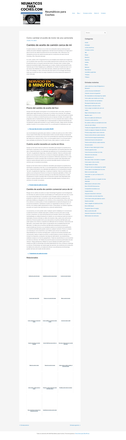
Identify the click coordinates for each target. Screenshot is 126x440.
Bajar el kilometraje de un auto (93, 112)
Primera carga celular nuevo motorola (94, 132)
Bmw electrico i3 (89, 157)
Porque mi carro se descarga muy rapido (95, 167)
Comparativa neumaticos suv (92, 188)
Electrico (87, 57)
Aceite (28, 40)
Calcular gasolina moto (91, 149)
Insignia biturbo (89, 191)
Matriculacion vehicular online (92, 105)
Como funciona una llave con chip (93, 152)
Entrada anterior (24, 425)
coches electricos (89, 47)
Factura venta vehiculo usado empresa (95, 135)
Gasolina (87, 60)
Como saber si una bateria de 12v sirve (95, 169)
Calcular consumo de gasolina (92, 93)
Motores (87, 67)
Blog (78, 13)
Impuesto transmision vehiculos (93, 193)
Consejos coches (87, 13)
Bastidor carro (88, 115)
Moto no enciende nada (91, 172)
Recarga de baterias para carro (93, 103)
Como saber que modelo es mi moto (94, 98)
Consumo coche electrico (91, 120)
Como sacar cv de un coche (92, 162)
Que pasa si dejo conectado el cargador (95, 159)
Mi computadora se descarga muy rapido (95, 96)
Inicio (73, 13)
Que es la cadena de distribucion (93, 117)
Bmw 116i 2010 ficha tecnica (92, 186)
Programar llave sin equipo (92, 208)
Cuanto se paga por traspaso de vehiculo (95, 130)
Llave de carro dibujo (90, 125)
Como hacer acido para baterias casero (95, 198)
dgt (86, 52)
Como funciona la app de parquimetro (94, 137)
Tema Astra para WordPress (82, 433)
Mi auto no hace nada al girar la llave (94, 147)
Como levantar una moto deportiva (94, 196)
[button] (80, 13)
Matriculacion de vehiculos (92, 215)
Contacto (103, 13)
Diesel (86, 55)
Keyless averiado (89, 201)
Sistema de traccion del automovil (93, 140)
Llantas (87, 62)
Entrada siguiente (75, 425)
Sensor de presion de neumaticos (93, 100)
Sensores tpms (89, 145)
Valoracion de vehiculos (91, 154)
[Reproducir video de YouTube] (50, 92)
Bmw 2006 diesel (89, 206)
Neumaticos (88, 69)
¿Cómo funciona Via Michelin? (92, 91)
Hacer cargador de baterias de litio (94, 203)
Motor (86, 64)
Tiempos (87, 74)
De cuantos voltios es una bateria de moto (96, 122)
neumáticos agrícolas (90, 72)
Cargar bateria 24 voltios (91, 164)
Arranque (87, 45)
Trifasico (87, 77)
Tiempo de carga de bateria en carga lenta (96, 127)
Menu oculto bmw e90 (90, 211)
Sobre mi (96, 13)
